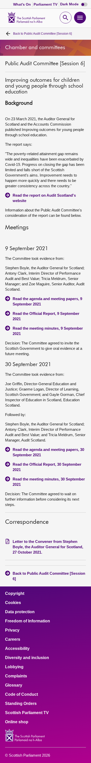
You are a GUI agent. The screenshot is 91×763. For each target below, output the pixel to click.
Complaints (16, 676)
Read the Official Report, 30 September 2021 (47, 467)
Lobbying (14, 667)
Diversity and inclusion (27, 658)
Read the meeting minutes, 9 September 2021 (48, 331)
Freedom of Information (27, 621)
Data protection (20, 612)
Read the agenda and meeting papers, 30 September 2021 (48, 452)
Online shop (16, 722)
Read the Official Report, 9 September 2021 (46, 316)
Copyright (14, 594)
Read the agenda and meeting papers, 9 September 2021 (47, 301)
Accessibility (17, 649)
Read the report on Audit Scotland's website (44, 198)
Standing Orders (21, 704)
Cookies (13, 603)
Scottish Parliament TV (27, 713)
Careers (12, 639)
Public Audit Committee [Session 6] (42, 33)
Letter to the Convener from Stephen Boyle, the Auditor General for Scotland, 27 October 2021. (48, 546)
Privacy (12, 630)
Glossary (13, 685)
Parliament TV (46, 4)
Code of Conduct (21, 694)
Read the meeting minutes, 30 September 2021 (49, 482)
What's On (22, 4)
